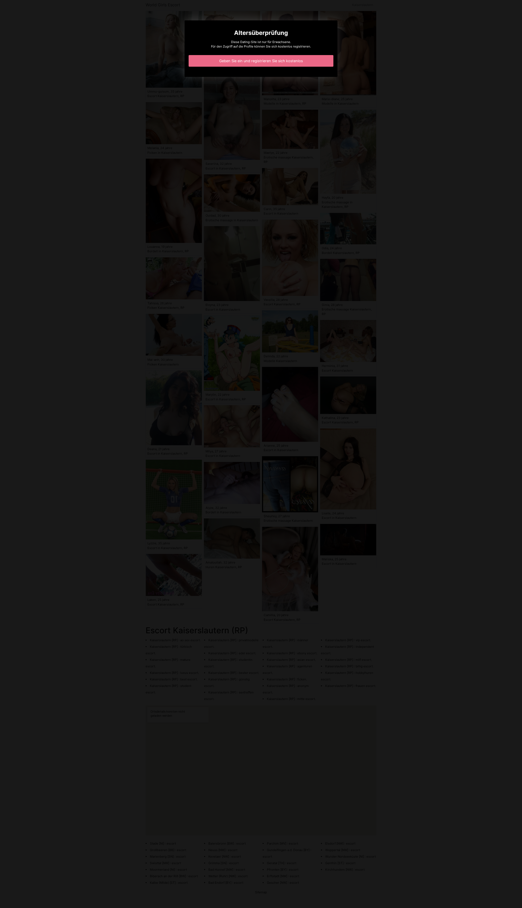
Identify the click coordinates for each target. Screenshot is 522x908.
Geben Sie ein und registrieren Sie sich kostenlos (261, 61)
